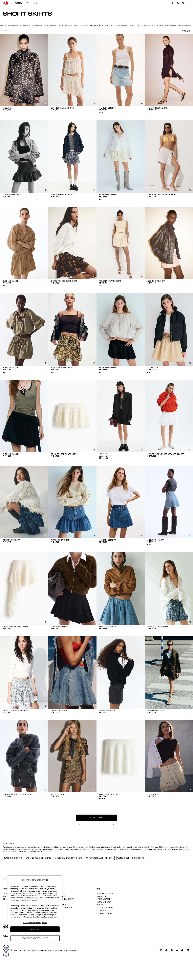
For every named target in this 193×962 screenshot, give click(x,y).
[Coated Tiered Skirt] (24, 156)
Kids (35, 3)
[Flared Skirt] (169, 329)
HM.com (6, 879)
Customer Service (105, 893)
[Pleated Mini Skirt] (72, 588)
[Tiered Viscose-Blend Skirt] (72, 243)
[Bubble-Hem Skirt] (120, 156)
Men (27, 3)
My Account (102, 896)
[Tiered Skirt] (169, 756)
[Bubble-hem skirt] (24, 416)
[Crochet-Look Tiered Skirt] (72, 416)
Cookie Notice (103, 911)
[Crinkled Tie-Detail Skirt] (72, 70)
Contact (100, 905)
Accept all (35, 929)
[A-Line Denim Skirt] (120, 70)
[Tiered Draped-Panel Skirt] (24, 588)
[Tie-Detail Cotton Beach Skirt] (169, 156)
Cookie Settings (104, 913)
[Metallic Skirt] (72, 756)
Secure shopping (104, 908)
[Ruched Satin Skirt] (169, 243)
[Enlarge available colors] (101, 112)
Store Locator (103, 899)
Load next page (96, 818)
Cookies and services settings (35, 938)
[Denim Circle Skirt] (72, 672)
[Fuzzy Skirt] (24, 70)
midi (38, 851)
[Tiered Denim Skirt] (24, 502)
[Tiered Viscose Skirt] (169, 70)
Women (18, 3)
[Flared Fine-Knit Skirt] (120, 756)
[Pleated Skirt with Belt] (72, 156)
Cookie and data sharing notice (35, 923)
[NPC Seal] (6, 950)
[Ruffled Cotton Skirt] (169, 588)
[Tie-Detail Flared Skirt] (120, 243)
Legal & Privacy (103, 902)
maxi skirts (48, 851)
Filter (185, 31)
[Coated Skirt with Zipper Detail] (24, 756)
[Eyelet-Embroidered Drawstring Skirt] (169, 416)
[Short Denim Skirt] (120, 672)
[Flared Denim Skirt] (72, 502)
